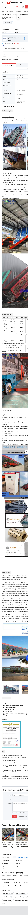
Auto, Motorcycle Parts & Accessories (13, 11)
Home (3, 11)
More (3, 903)
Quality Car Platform (17, 897)
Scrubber (18, 863)
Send (15, 816)
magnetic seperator (20, 866)
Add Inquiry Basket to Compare (10, 59)
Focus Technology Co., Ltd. (19, 909)
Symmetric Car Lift (7, 886)
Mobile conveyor (20, 860)
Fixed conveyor (5, 860)
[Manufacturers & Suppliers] (14, 2)
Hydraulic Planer (7, 900)
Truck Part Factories (8, 893)
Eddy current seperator (7, 866)
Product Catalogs (23, 857)
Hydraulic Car (6, 897)
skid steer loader (5, 863)
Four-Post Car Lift (19, 886)
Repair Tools (6, 882)
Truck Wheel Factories (21, 893)
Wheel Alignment (16, 882)
